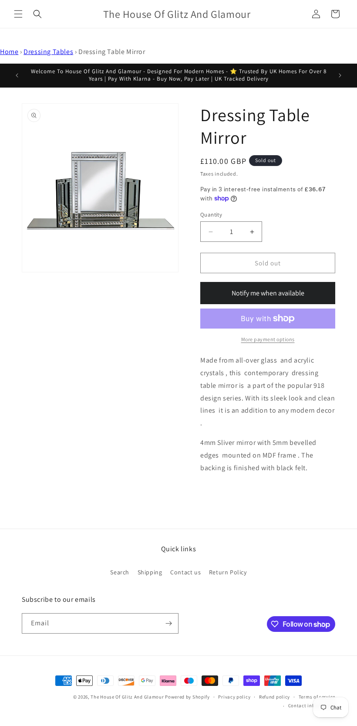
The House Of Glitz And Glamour (127, 697)
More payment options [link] (268, 339)
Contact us (185, 572)
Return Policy (228, 572)
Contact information (311, 705)
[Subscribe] (168, 623)
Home (9, 51)
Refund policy (274, 697)
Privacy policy (234, 697)
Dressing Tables (48, 51)
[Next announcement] (340, 75)
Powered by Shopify (187, 697)
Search (119, 572)
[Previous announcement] (17, 75)
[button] (18, 14)
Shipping (150, 572)
